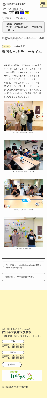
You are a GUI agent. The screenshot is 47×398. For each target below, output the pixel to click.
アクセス (19, 18)
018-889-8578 (18, 356)
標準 (15, 9)
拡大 (21, 9)
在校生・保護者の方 (15, 24)
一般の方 (10, 30)
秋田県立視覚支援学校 (15, 4)
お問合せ (8, 18)
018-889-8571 (18, 345)
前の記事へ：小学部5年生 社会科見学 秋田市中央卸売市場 (24, 266)
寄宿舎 (6, 46)
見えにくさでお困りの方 (17, 27)
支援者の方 (37, 27)
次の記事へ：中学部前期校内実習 (20, 277)
